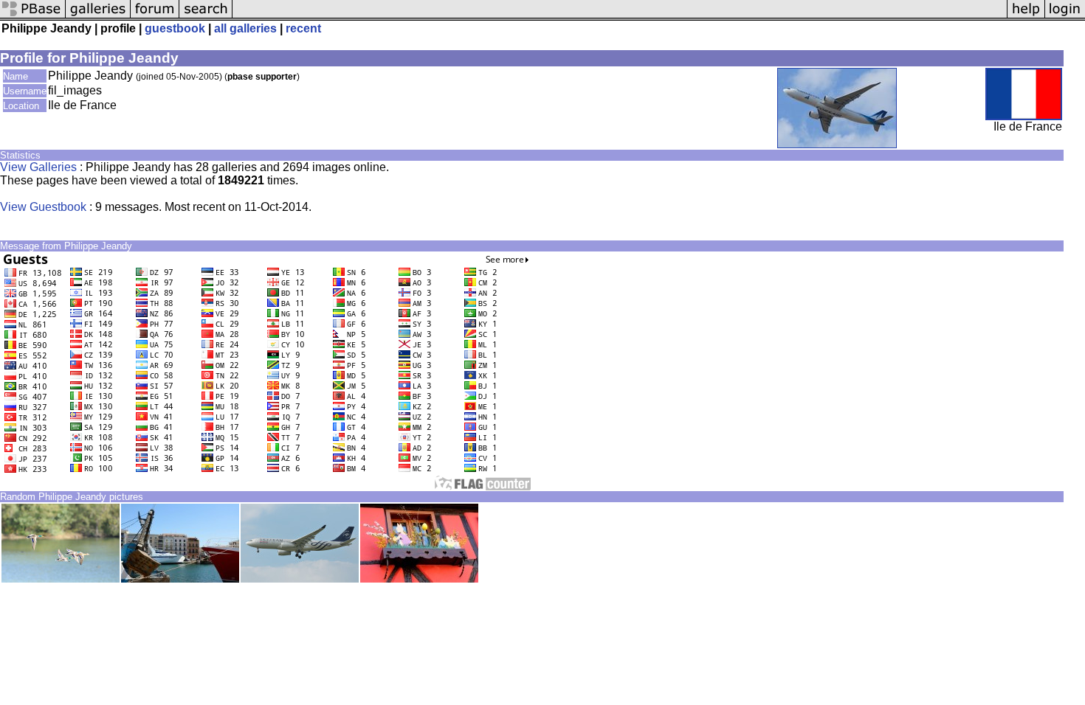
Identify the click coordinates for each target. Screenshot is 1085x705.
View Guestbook (43, 207)
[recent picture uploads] (98, 16)
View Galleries (38, 167)
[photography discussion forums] (155, 16)
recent (303, 28)
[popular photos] (619, 16)
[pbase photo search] (205, 16)
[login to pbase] (1065, 16)
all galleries (245, 28)
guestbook (175, 28)
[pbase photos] (33, 16)
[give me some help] (1026, 16)
